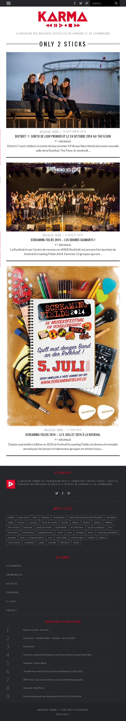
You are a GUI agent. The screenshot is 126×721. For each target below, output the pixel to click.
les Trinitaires (77, 527)
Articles (45, 131)
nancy (91, 532)
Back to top (62, 714)
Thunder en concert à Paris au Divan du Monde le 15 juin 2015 (53, 671)
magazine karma (45, 532)
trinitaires (64, 542)
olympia (12, 537)
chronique (111, 517)
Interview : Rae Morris (33, 688)
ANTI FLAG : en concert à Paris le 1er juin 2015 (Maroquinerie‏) (53, 679)
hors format (13, 527)
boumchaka (59, 517)
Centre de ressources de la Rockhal (85, 517)
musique (80, 532)
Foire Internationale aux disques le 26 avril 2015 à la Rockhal (52, 696)
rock (50, 537)
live (110, 527)
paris (22, 537)
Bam (35, 517)
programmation (36, 537)
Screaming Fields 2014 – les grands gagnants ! (63, 240)
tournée (52, 542)
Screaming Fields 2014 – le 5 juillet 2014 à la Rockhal (63, 434)
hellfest (108, 522)
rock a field (61, 537)
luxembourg (28, 532)
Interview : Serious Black (34, 663)
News (55, 131)
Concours (12, 592)
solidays (102, 537)
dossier (64, 522)
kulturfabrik (61, 527)
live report (13, 532)
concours (33, 522)
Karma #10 (28, 646)
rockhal (90, 537)
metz (69, 532)
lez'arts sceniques (96, 527)
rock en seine (77, 537)
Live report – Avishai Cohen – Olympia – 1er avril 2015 (49, 638)
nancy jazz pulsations (108, 532)
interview (27, 527)
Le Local (11, 601)
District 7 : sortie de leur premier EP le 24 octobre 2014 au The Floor (63, 136)
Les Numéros (14, 565)
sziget (41, 542)
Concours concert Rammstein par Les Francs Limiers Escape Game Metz (57, 654)
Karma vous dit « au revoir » (36, 630)
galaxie (97, 522)
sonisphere (29, 542)
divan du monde (49, 522)
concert (21, 522)
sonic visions (14, 542)
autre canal (23, 517)
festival (86, 522)
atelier (11, 517)
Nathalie (65, 141)
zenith (76, 542)
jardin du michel (43, 527)
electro (75, 522)
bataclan (45, 517)
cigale (10, 522)
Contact (11, 610)
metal (60, 532)
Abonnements (14, 574)
